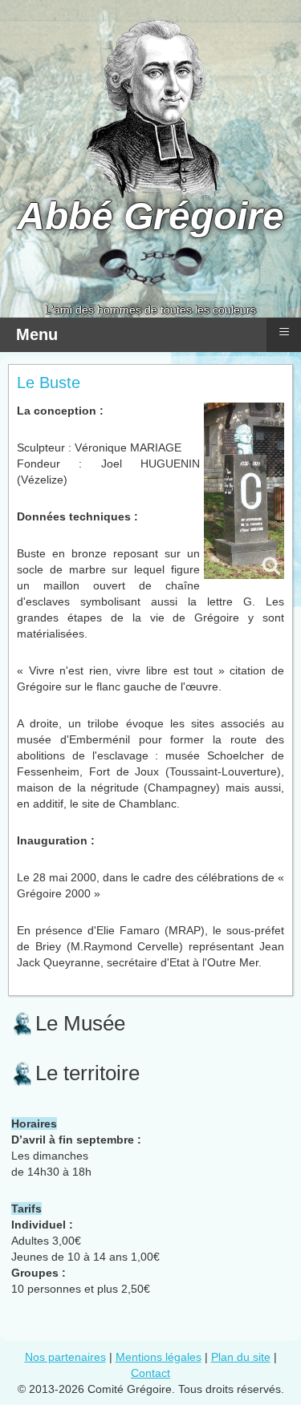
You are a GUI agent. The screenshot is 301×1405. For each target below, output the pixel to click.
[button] (245, 1349)
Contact (150, 1373)
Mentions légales (158, 1356)
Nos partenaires (65, 1356)
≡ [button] (284, 331)
